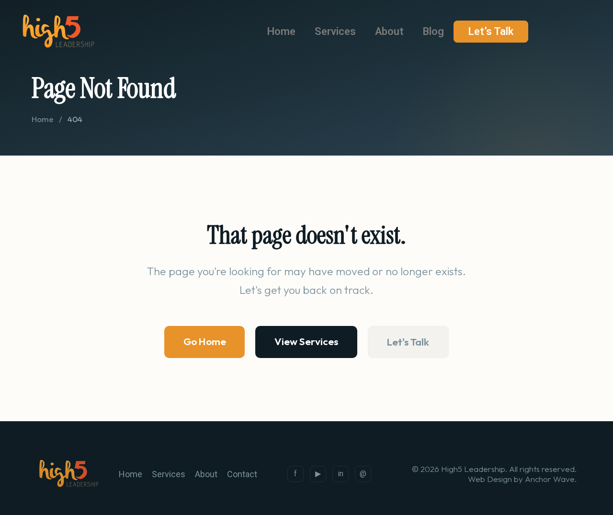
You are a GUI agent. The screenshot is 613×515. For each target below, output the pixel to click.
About (389, 31)
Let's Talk (408, 342)
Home (281, 31)
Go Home (204, 341)
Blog (433, 31)
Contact (242, 474)
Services (335, 31)
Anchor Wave (550, 479)
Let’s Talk (490, 31)
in (340, 473)
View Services (306, 341)
